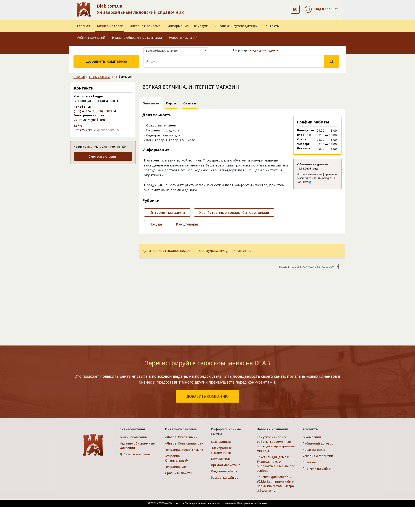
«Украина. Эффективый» (184, 450)
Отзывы (189, 103)
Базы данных (221, 442)
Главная (83, 26)
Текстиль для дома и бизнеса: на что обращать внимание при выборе (276, 464)
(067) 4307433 (84, 111)
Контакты (271, 26)
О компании (311, 437)
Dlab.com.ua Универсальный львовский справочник (140, 9)
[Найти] (331, 61)
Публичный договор (317, 443)
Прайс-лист (311, 462)
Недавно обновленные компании (137, 37)
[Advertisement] (103, 195)
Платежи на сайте (316, 468)
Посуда (155, 224)
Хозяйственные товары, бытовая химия (234, 212)
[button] (321, 9)
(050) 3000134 (106, 111)
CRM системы (221, 459)
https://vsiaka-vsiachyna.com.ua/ (96, 130)
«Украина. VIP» (176, 467)
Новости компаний (183, 37)
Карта (171, 103)
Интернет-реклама (145, 26)
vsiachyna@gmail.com (89, 120)
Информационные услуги (188, 26)
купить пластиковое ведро (167, 250)
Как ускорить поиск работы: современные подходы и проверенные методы (276, 444)
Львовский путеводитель (236, 26)
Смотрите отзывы (103, 156)
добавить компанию (207, 396)
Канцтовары (187, 224)
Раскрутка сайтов (224, 477)
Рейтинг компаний (91, 37)
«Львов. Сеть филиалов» (184, 443)
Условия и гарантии (317, 456)
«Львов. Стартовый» (181, 437)
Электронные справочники (221, 450)
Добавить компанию (106, 61)
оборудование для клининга (225, 250)
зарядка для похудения (263, 50)
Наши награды (313, 450)
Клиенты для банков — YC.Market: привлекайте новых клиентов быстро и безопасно (275, 484)
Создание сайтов (224, 471)
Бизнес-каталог (110, 26)
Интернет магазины (167, 212)
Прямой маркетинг (225, 465)
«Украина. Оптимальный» (177, 458)
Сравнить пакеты (178, 473)
